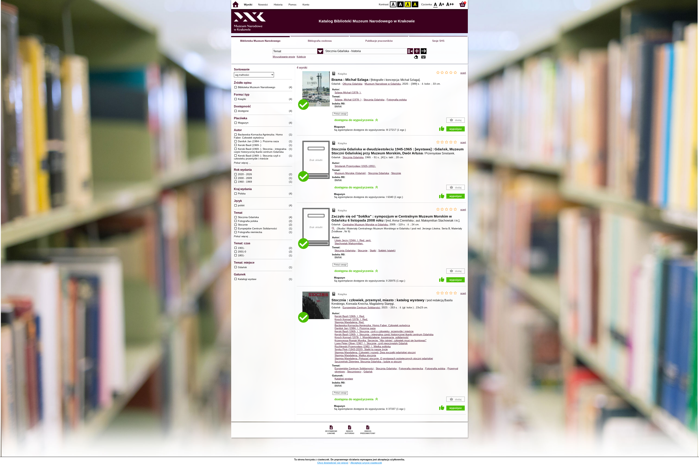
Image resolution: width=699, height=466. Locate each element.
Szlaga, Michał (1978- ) (348, 99)
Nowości (263, 4)
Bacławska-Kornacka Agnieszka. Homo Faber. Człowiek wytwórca (372, 325)
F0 (435, 4)
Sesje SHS (438, 40)
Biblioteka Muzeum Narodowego (260, 40)
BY (415, 4)
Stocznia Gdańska (374, 99)
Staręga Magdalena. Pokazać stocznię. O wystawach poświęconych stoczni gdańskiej (384, 358)
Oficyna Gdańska (352, 83)
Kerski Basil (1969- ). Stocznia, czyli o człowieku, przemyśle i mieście (374, 331)
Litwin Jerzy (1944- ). (353, 240)
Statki (373, 250)
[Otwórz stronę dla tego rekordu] (316, 91)
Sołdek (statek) (387, 250)
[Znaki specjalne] (423, 57)
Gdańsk (368, 371)
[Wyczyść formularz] (416, 57)
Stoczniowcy (354, 371)
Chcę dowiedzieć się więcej (332, 462)
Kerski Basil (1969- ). (350, 316)
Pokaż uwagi (340, 114)
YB (408, 4)
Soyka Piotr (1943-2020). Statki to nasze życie (361, 349)
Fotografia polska (397, 99)
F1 (441, 4)
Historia (278, 4)
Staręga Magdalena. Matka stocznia (355, 355)
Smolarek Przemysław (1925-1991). (355, 166)
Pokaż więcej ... (242, 163)
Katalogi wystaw (344, 378)
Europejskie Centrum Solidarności (354, 368)
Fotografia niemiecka (411, 368)
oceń (463, 72)
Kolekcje (301, 56)
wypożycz (455, 128)
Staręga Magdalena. (349, 322)
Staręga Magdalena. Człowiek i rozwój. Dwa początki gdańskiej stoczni (375, 352)
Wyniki (248, 4)
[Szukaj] (423, 51)
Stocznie (396, 173)
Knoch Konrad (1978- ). (351, 319)
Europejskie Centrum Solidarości (361, 307)
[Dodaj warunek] (417, 51)
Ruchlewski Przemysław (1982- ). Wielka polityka (363, 346)
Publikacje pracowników (379, 40)
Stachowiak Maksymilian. (349, 243)
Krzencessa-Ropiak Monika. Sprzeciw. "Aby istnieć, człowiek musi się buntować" (380, 340)
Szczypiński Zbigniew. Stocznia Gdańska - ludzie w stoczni (368, 361)
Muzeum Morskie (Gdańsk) (350, 173)
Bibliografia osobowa (320, 40)
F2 (450, 4)
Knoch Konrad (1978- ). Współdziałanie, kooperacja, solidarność (371, 337)
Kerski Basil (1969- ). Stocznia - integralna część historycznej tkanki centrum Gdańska (384, 334)
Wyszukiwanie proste (284, 56)
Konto (306, 4)
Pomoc (293, 4)
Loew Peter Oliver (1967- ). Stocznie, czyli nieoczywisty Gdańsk (371, 343)
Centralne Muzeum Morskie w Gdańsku (365, 224)
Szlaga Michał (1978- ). (348, 92)
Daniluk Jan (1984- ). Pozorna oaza (355, 328)
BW (400, 4)
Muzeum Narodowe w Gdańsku (383, 83)
